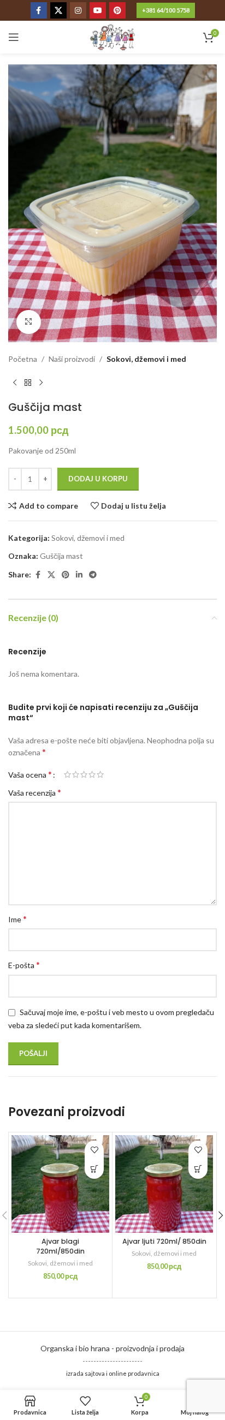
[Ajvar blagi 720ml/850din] (60, 1184)
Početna (22, 358)
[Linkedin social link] (79, 575)
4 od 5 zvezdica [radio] (92, 774)
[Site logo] (112, 36)
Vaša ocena (30, 774)
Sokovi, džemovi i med (146, 358)
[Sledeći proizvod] (41, 383)
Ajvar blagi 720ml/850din (60, 1246)
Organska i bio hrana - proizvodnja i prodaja (112, 1348)
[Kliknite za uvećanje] (28, 322)
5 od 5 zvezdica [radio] (100, 774)
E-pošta (24, 964)
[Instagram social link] (78, 10)
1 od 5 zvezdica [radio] (67, 774)
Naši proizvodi (72, 358)
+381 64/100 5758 (166, 10)
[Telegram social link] (93, 575)
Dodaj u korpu (98, 478)
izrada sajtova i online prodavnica (112, 1373)
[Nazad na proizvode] (27, 383)
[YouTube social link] (98, 10)
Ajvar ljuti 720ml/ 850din (164, 1241)
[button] (94, 1169)
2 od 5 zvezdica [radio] (76, 774)
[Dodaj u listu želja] (94, 1150)
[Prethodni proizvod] (14, 383)
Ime (17, 919)
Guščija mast (61, 555)
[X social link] (58, 10)
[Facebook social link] (39, 10)
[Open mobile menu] (14, 37)
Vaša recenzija (34, 792)
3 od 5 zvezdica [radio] (84, 774)
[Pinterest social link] (117, 10)
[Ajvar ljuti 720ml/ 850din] (164, 1184)
